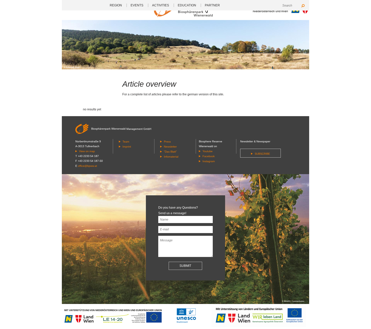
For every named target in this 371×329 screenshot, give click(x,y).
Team (126, 141)
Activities (160, 5)
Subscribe (262, 153)
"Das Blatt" (170, 151)
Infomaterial (171, 156)
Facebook (209, 156)
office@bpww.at (87, 165)
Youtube (208, 151)
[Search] (303, 6)
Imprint (127, 146)
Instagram (209, 161)
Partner (212, 5)
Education (187, 5)
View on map (87, 151)
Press (167, 141)
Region (116, 5)
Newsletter (170, 146)
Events (137, 5)
